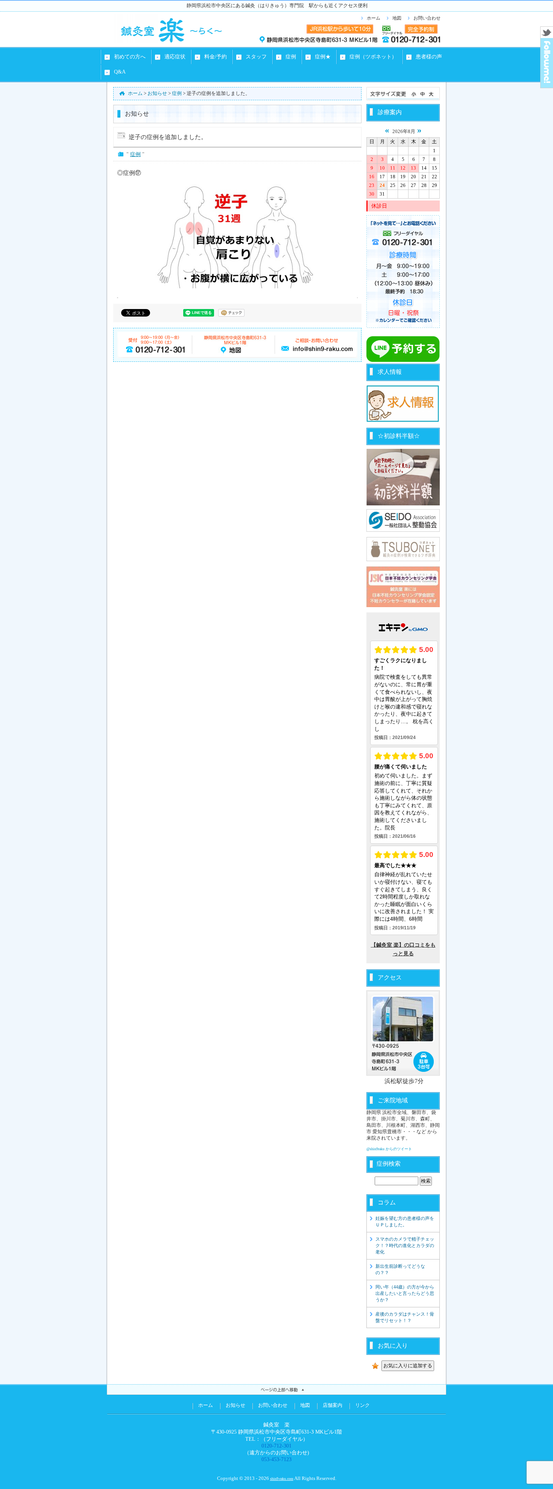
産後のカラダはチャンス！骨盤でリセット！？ (404, 1317)
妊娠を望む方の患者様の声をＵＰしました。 (404, 1221)
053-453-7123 (276, 1459)
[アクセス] (403, 1033)
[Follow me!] (547, 86)
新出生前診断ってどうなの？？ (400, 1269)
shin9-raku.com (281, 1479)
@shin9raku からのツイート (389, 1149)
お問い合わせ (427, 18)
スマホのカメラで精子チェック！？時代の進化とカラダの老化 (404, 1245)
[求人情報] (403, 421)
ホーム (373, 18)
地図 (396, 18)
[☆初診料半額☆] (403, 477)
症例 (135, 154)
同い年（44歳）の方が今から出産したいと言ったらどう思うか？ (404, 1293)
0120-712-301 (276, 1446)
